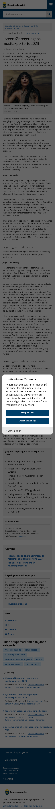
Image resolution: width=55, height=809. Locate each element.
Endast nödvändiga (27, 420)
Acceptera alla (27, 412)
